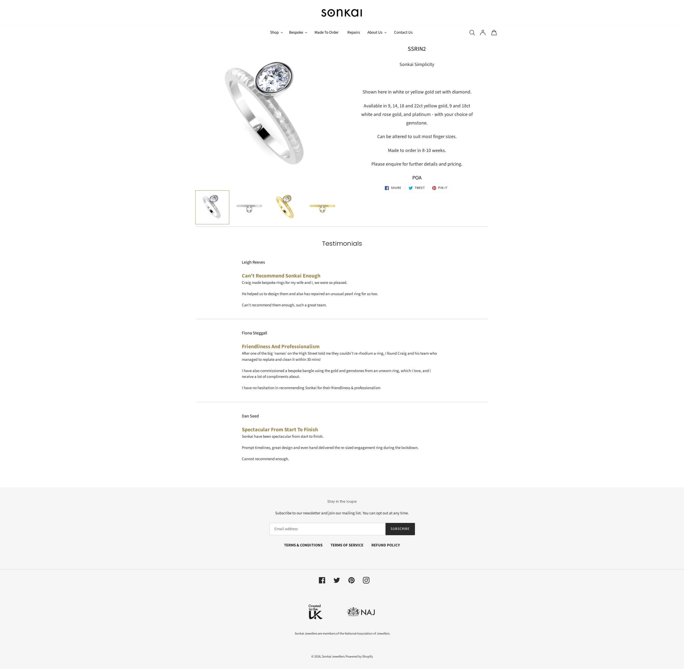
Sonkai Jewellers (333, 656)
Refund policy (385, 545)
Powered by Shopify (359, 656)
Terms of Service (347, 545)
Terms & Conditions (303, 545)
